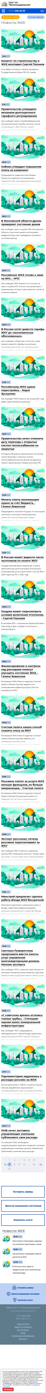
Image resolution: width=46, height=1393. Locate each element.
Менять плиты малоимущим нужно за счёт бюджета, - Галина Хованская (20, 503)
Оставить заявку (25, 1288)
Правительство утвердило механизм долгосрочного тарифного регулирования (19, 112)
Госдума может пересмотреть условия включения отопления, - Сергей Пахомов (22, 615)
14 (24, 1164)
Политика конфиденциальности (23, 1311)
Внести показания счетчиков (25, 1294)
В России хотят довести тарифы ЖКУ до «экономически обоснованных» (22, 333)
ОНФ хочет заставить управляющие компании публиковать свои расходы (19, 1134)
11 (9, 1164)
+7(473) (16, 11)
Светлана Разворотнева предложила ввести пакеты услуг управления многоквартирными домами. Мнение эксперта (20, 957)
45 (9, 1169)
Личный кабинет (35, 17)
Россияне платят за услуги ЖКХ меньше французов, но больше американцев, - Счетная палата (22, 785)
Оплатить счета (25, 1300)
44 (34, 1164)
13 (19, 1164)
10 (34, 1160)
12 (14, 1164)
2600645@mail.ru (23, 1319)
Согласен (8, 1389)
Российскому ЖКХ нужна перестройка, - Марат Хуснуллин (18, 390)
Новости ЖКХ (13, 1231)
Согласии (6, 1386)
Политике (35, 1385)
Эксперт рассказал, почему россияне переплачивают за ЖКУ (20, 842)
